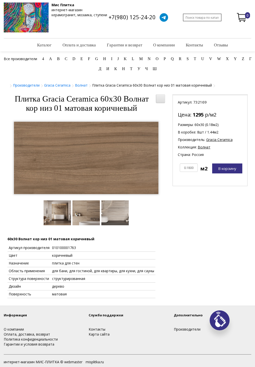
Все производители (20, 58)
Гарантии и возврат (124, 45)
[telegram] (164, 17)
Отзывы (221, 45)
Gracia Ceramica (57, 85)
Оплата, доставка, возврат (27, 334)
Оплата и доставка (79, 45)
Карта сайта (99, 334)
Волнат (81, 85)
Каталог (44, 45)
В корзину (227, 168)
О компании (164, 45)
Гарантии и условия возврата (29, 344)
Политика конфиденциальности (31, 339)
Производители (26, 85)
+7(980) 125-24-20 (132, 17)
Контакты (194, 45)
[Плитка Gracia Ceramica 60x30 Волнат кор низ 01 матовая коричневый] (86, 158)
